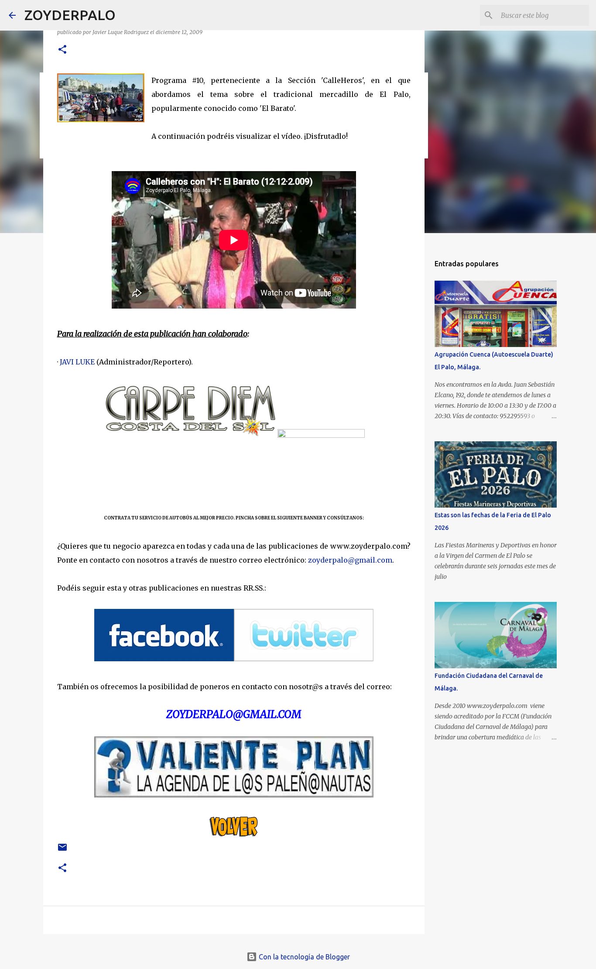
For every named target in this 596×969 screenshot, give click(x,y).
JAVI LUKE (77, 361)
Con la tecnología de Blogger (303, 957)
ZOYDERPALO (70, 15)
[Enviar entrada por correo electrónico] (62, 850)
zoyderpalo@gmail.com (350, 560)
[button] (62, 50)
